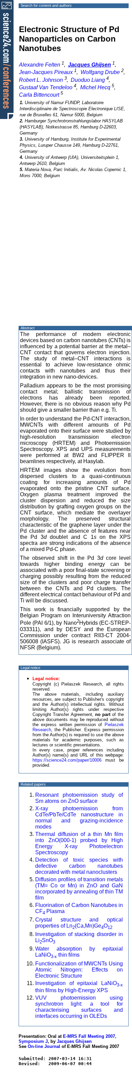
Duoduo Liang (88, 80)
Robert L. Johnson (41, 80)
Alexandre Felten (39, 65)
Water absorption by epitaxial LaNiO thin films (79, 952)
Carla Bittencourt (39, 95)
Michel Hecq (95, 87)
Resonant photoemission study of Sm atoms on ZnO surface (79, 798)
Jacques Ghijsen (74, 1041)
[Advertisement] (66, 258)
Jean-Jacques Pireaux (46, 72)
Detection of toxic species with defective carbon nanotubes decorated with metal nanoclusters (79, 866)
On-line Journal (44, 1046)
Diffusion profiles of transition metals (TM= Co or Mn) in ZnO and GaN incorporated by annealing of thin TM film (79, 889)
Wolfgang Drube (100, 72)
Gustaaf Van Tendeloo (45, 87)
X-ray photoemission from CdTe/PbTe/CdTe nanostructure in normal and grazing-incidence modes (79, 818)
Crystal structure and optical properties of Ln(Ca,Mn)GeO (79, 923)
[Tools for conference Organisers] (7, 59)
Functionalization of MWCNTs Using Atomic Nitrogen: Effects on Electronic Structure (79, 970)
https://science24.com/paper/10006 (67, 760)
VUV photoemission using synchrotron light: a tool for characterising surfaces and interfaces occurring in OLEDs (79, 1007)
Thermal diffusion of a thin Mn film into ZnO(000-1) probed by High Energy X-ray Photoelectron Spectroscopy (79, 843)
